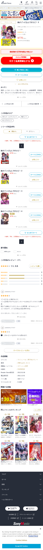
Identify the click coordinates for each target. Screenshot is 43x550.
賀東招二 (3, 437)
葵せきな (31, 464)
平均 (12, 266)
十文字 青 (17, 464)
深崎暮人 (37, 464)
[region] (21, 538)
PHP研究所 (21, 369)
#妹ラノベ (24, 116)
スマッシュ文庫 (23, 366)
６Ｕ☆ (19, 251)
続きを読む (23, 317)
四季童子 (8, 437)
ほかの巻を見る (23, 84)
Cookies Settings (21, 540)
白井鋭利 (23, 464)
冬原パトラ (4, 464)
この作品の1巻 (9, 104)
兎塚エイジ (11, 464)
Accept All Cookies (21, 546)
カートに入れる (23, 75)
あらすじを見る (22, 166)
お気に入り (22, 80)
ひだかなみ (22, 437)
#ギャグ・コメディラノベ (10, 116)
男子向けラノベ (33, 359)
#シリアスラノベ (7, 120)
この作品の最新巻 (33, 104)
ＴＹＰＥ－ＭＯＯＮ (34, 437)
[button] (27, 518)
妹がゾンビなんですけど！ (15, 8)
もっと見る (23, 97)
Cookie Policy (33, 536)
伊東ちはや (7, 251)
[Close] (40, 528)
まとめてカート (32, 137)
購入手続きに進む (23, 70)
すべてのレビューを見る (21, 350)
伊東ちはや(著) (22, 27)
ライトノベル (8, 22)
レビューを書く (22, 34)
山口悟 (17, 437)
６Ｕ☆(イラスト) (31, 27)
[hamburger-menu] (40, 3)
